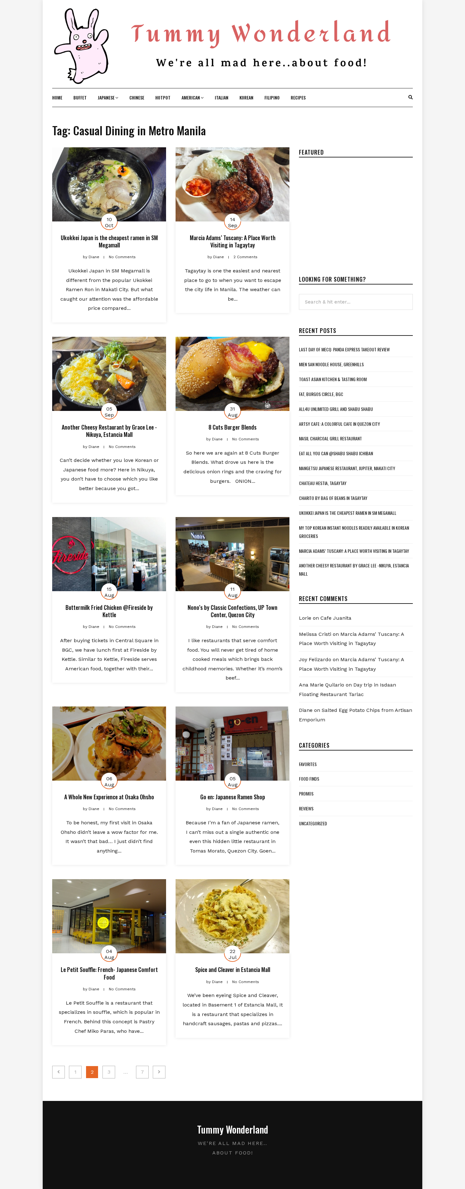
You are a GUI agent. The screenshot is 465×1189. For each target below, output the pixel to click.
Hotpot (162, 97)
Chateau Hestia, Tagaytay (322, 483)
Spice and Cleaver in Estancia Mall (232, 969)
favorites (308, 764)
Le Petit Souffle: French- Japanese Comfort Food (109, 973)
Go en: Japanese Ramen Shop (232, 797)
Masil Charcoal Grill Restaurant (330, 438)
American (191, 97)
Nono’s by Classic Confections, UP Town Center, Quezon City (232, 611)
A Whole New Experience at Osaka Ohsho (109, 797)
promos (306, 793)
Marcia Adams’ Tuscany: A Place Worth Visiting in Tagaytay (233, 241)
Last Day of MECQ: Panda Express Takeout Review (344, 349)
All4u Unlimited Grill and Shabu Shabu (336, 409)
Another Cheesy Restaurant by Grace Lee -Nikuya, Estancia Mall (109, 430)
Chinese (136, 97)
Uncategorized (313, 823)
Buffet (80, 97)
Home (57, 97)
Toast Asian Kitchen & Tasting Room (333, 379)
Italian (221, 97)
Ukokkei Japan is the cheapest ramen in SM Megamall (109, 241)
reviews (306, 808)
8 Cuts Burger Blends (232, 427)
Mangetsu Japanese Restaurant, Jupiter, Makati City (347, 468)
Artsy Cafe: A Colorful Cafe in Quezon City (339, 423)
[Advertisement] (352, 211)
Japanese (106, 97)
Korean (246, 97)
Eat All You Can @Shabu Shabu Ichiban (336, 453)
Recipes (298, 97)
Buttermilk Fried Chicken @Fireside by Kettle (109, 611)
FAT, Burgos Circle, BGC (321, 394)
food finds (309, 778)
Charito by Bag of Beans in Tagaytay (333, 498)
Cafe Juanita (335, 618)
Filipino (272, 97)
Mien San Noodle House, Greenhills (331, 364)
